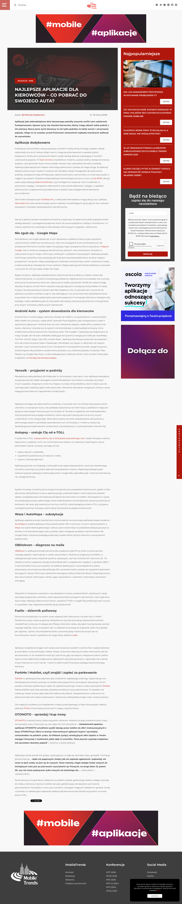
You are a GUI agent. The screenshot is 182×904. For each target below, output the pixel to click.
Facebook (152, 872)
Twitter (150, 876)
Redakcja (70, 876)
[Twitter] (161, 5)
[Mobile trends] (91, 5)
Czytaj (166, 101)
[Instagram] (165, 5)
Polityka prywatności (75, 883)
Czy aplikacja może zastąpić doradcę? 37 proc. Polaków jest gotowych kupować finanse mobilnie (147, 112)
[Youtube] (172, 5)
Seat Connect (46, 160)
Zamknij (154, 896)
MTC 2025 (111, 880)
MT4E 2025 (111, 876)
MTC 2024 (111, 887)
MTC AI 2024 (112, 883)
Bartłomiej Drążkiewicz (33, 115)
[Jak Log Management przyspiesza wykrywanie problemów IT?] (147, 73)
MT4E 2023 (111, 891)
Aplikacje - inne (25, 81)
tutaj (158, 890)
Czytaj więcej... (155, 236)
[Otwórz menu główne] (5, 5)
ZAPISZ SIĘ (147, 254)
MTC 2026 (111, 872)
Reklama (69, 880)
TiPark (27, 708)
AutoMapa (20, 524)
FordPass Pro (47, 199)
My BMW (98, 178)
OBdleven (20, 551)
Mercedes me (21, 203)
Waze (17, 528)
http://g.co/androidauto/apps (42, 358)
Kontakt (69, 872)
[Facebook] (157, 5)
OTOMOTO (20, 720)
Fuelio (74, 635)
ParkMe (18, 678)
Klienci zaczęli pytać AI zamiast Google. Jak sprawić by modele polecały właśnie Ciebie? (146, 172)
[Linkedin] (168, 5)
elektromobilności (44, 182)
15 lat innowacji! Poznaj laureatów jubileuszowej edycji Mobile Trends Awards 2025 (145, 151)
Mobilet (106, 686)
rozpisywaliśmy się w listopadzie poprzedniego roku (59, 438)
